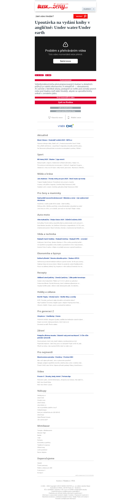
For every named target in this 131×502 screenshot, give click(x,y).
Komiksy (59, 357)
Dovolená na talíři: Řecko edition (47, 324)
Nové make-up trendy (77, 179)
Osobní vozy (41, 400)
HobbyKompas (42, 410)
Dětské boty (41, 447)
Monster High (41, 433)
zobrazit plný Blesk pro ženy (65, 111)
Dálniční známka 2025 (74, 220)
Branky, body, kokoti (53, 376)
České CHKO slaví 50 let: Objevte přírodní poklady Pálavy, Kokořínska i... (60, 365)
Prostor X (41, 376)
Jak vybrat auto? (42, 419)
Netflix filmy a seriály (68, 297)
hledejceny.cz (41, 395)
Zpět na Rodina (65, 102)
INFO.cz (69, 140)
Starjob (39, 463)
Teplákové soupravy (43, 445)
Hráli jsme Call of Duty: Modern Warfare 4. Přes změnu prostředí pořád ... (60, 242)
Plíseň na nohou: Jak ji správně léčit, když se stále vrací (54, 346)
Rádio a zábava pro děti (44, 468)
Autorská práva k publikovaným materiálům (65, 491)
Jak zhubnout (42, 179)
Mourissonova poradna (45, 357)
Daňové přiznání (43, 258)
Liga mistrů (60, 159)
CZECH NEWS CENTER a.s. (65, 486)
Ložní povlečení (42, 450)
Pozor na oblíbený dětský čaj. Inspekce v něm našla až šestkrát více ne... (60, 266)
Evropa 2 (40, 472)
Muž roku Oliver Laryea (44, 384)
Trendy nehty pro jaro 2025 (58, 179)
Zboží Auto (40, 415)
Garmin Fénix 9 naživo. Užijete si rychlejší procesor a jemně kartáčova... (60, 247)
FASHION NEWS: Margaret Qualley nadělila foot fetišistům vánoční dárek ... (60, 319)
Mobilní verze (75, 118)
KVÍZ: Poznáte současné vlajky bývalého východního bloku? (56, 300)
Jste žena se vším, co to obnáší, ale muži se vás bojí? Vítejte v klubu (58, 208)
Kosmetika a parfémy (44, 442)
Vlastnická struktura (48, 497)
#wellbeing (51, 316)
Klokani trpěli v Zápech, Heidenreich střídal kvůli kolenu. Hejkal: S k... (58, 163)
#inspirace (41, 316)
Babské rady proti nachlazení (68, 335)
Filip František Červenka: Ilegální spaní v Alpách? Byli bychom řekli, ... (59, 302)
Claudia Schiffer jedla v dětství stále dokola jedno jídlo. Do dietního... (58, 286)
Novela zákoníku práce (59, 258)
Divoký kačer (54, 297)
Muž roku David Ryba (44, 382)
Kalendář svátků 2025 (57, 140)
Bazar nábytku (41, 452)
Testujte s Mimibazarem (44, 430)
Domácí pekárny (62, 277)
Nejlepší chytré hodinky (46, 239)
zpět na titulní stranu (65, 108)
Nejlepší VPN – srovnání (78, 239)
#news (58, 316)
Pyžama (39, 440)
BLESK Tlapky (42, 297)
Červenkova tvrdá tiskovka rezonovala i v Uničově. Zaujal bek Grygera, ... (60, 165)
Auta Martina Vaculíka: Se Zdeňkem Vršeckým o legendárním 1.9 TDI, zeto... (61, 225)
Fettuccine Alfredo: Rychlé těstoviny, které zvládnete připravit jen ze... (58, 283)
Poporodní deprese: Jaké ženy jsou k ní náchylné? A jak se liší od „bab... (59, 343)
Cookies (71, 495)
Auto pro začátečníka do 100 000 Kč (48, 412)
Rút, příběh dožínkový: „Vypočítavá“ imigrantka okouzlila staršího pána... (60, 146)
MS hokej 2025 (42, 159)
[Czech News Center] (70, 125)
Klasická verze (57, 118)
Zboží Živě (40, 398)
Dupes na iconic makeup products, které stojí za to (53, 322)
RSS (73, 481)
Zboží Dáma (41, 402)
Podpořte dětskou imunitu (46, 335)
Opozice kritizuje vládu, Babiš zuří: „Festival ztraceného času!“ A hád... (59, 143)
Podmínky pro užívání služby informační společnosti (65, 493)
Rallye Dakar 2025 (57, 220)
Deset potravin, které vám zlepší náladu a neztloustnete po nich (57, 341)
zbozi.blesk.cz (41, 405)
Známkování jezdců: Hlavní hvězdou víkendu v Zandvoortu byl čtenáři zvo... (61, 228)
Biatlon (52, 159)
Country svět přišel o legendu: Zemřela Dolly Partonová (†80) (56, 184)
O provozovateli (65, 80)
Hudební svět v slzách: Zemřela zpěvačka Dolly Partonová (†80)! (57, 187)
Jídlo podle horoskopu (77, 277)
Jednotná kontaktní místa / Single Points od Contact (72, 497)
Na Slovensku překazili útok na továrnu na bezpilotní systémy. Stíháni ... (59, 148)
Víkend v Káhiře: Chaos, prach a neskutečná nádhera (54, 305)
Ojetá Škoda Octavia (43, 417)
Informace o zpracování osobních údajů (54, 495)
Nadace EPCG (74, 258)
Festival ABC (68, 357)
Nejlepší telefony (62, 239)
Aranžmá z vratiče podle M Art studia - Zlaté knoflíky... (54, 203)
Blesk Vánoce (42, 140)
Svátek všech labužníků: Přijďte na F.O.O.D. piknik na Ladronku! (57, 281)
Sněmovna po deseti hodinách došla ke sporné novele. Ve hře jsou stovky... (60, 261)
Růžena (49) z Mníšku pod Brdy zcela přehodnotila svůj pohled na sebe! (59, 206)
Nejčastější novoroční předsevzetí (50, 198)
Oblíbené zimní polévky (45, 277)
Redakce (66, 481)
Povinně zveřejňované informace (65, 498)
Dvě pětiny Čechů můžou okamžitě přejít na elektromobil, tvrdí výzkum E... (60, 223)
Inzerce (59, 481)
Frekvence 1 (41, 470)
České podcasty (42, 465)
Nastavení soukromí (81, 495)
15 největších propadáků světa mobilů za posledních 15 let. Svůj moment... (60, 245)
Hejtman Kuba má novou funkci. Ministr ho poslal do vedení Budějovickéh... (60, 264)
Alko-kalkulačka (43, 220)
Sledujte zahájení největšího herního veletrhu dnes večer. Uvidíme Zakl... (60, 363)
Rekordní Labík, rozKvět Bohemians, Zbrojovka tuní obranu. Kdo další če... (60, 380)
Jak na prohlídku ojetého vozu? (47, 407)
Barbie (39, 435)
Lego (38, 437)
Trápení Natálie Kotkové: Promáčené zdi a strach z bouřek (55, 182)
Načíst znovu (65, 61)
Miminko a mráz (70, 198)
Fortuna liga (66, 376)
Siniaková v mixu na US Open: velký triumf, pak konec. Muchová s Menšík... (61, 167)
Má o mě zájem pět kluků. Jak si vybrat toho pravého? (54, 360)
